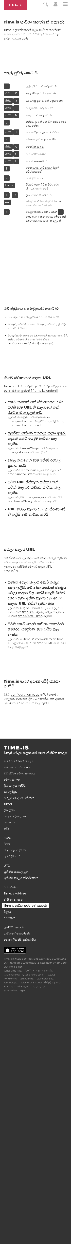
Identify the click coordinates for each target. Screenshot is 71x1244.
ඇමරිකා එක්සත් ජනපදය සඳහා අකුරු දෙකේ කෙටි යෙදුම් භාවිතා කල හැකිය (37, 438)
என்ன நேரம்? (23, 986)
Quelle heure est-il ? (33, 974)
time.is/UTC (40, 161)
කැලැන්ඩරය (33, 317)
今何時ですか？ (52, 982)
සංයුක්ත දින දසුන (15, 816)
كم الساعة (51, 974)
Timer (8, 804)
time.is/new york (35, 497)
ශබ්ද (6, 828)
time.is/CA (27, 448)
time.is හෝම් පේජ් (37, 188)
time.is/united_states (22, 474)
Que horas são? (45, 978)
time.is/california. (18, 452)
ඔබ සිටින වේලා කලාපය (19, 773)
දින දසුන (9, 810)
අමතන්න (10, 918)
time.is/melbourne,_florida (25, 425)
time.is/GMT (44, 643)
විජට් (7, 844)
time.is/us (30, 470)
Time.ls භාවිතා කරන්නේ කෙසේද (25, 906)
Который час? (26, 978)
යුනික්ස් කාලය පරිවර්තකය (21, 878)
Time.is (15, 4)
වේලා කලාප (12, 779)
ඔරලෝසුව (10, 792)
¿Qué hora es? (12, 974)
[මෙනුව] (65, 4)
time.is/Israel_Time (30, 616)
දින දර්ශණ (38, 146)
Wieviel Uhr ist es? (31, 982)
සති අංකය (10, 822)
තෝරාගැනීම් (39, 154)
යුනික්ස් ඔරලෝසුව (16, 872)
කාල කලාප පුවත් (15, 850)
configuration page (25, 694)
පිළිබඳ (7, 912)
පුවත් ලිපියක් (12, 856)
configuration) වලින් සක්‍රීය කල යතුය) (30, 343)
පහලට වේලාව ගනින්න (19, 798)
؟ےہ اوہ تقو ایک (38, 986)
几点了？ (29, 970)
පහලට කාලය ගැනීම (44, 139)
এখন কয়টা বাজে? (10, 978)
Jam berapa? (11, 982)
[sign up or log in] (55, 5)
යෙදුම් (7, 838)
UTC (7, 866)
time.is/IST (29, 612)
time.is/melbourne (20, 421)
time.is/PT (11, 571)
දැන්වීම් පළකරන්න (16, 927)
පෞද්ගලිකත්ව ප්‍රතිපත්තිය (20, 939)
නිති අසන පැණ (13, 899)
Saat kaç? (9, 986)
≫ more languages (14, 990)
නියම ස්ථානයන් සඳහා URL (27, 377)
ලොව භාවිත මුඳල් (42, 167)
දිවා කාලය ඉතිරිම (15, 786)
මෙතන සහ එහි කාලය (18, 767)
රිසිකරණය (11, 887)
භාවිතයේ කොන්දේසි (17, 933)
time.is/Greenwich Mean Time (43, 639)
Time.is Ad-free (15, 893)
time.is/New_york (25, 501)
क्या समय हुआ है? (44, 970)
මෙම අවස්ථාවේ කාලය (18, 761)
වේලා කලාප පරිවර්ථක (45, 132)
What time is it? (13, 970)
